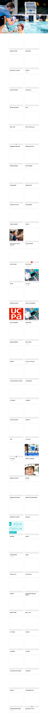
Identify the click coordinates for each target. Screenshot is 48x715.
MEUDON (27, 478)
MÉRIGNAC (12, 536)
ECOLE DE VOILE (13, 264)
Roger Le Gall (28, 612)
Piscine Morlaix (29, 574)
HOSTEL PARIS (28, 342)
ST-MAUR (27, 632)
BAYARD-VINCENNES (14, 107)
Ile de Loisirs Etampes (30, 361)
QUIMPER (12, 593)
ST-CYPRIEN (12, 632)
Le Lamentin (12, 458)
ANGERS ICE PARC (13, 51)
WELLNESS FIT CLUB (30, 708)
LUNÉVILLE (28, 419)
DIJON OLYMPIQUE (29, 243)
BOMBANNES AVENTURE (15, 146)
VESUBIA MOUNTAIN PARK (15, 708)
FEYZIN (11, 283)
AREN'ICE (27, 70)
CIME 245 (27, 224)
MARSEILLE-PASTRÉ (14, 478)
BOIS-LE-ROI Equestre (30, 127)
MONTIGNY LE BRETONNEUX (31, 497)
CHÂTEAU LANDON (14, 224)
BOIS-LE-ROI (12, 127)
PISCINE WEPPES (13, 554)
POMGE (27, 554)
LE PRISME (28, 400)
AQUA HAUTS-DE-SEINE (15, 70)
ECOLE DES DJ (28, 264)
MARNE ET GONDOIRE (30, 458)
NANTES (27, 536)
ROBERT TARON (13, 612)
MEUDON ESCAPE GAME (15, 497)
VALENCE (12, 690)
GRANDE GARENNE (14, 342)
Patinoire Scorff (13, 574)
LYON (11, 439)
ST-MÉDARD (12, 651)
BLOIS (27, 107)
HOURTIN (12, 361)
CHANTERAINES (29, 204)
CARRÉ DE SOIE (29, 185)
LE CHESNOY (12, 400)
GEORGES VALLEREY (14, 303)
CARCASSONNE (13, 185)
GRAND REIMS (28, 322)
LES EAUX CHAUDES (14, 419)
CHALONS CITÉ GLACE (14, 204)
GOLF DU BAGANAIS (14, 322)
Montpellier (28, 517)
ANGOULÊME (28, 51)
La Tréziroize (28, 439)
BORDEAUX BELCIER (30, 146)
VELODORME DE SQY (30, 690)
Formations (28, 283)
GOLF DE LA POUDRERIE (30, 303)
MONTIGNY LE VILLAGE (14, 517)
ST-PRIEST (28, 651)
